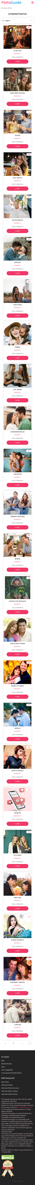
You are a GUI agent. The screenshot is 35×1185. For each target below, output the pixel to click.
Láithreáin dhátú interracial (10, 1088)
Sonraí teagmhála (7, 1070)
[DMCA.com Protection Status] (7, 1159)
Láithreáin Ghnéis (7, 1085)
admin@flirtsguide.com (24, 1107)
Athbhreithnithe (6, 1064)
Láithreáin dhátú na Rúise (9, 1091)
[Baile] (11, 2)
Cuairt (17, 61)
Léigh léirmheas (17, 57)
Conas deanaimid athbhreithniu (11, 1073)
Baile (2, 1061)
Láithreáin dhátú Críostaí (9, 1094)
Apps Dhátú (5, 1082)
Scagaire (7, 20)
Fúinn (3, 1067)
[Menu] (32, 3)
